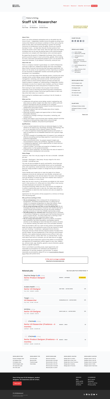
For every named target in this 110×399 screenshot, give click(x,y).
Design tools (79, 383)
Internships (33, 364)
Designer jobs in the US (90, 358)
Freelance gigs (33, 362)
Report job (85, 114)
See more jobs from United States (76, 270)
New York (61, 288)
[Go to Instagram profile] (91, 394)
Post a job (94, 5)
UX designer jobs (76, 88)
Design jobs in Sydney (69, 364)
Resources (73, 5)
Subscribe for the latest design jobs (55, 261)
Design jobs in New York (70, 360)
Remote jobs (33, 360)
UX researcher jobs (76, 92)
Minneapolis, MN (63, 300)
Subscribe (80, 5)
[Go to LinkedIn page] (89, 394)
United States (43, 27)
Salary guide (79, 381)
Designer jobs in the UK (90, 360)
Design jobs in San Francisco (71, 362)
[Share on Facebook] (72, 41)
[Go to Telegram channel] (96, 394)
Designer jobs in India (89, 364)
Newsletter (91, 381)
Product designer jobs (77, 85)
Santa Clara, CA (63, 311)
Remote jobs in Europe (52, 360)
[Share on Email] (83, 41)
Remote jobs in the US (51, 362)
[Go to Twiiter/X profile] (84, 394)
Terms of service (92, 383)
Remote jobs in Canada (52, 365)
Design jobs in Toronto (69, 365)
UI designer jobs (76, 90)
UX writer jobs (75, 95)
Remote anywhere (50, 358)
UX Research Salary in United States (79, 109)
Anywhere (67, 277)
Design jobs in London (69, 358)
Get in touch (87, 5)
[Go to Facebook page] (86, 394)
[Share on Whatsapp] (81, 41)
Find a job (66, 5)
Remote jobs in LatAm (51, 367)
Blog (77, 379)
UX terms (78, 385)
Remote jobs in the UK (51, 364)
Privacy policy (92, 385)
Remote (61, 277)
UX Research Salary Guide (78, 106)
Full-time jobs (33, 358)
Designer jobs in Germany (90, 365)
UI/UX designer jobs (77, 83)
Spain (66, 324)
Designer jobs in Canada (90, 362)
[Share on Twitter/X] (78, 41)
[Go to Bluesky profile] (94, 394)
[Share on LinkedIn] (75, 41)
